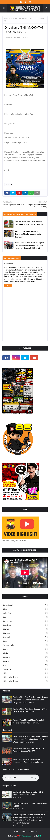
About (24, 831)
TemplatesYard (27, 836)
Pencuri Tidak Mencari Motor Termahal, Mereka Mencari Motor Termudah (28, 234)
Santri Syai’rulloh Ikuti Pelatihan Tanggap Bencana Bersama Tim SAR (29, 749)
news (25, 665)
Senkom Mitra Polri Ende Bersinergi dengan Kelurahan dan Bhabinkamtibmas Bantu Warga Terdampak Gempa (30, 700)
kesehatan (25, 657)
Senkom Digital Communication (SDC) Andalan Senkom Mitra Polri (28, 793)
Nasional (14, 19)
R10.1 (40, 836)
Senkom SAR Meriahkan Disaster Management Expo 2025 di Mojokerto (28, 760)
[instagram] (30, 2)
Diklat (25, 609)
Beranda (7, 19)
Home (16, 831)
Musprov (25, 633)
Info (25, 617)
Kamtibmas (25, 621)
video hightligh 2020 (25, 681)
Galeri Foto (25, 613)
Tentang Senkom (25, 645)
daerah (25, 649)
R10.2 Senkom (11, 37)
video (25, 673)
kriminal (25, 661)
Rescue (25, 641)
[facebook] (20, 2)
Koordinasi (25, 625)
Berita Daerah (25, 605)
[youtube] (34, 357)
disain (25, 653)
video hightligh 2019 (25, 677)
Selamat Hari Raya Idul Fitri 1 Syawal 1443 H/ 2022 (30, 804)
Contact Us (33, 831)
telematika (25, 669)
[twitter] (25, 2)
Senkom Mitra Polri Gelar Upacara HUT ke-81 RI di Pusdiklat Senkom (29, 223)
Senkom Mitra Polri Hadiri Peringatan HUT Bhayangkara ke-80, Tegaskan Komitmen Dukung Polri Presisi (29, 245)
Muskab (25, 629)
